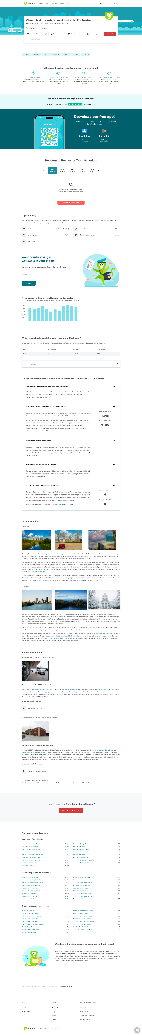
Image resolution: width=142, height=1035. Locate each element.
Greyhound (116, 633)
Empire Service (54, 638)
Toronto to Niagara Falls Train (30, 913)
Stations (86, 54)
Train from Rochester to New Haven (32, 882)
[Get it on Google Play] (104, 131)
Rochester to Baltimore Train (30, 896)
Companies (84, 1012)
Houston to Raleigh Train (80, 844)
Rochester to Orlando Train (30, 888)
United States (36, 986)
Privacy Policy (85, 1019)
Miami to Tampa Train (28, 927)
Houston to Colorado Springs (30, 852)
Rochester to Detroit (28, 899)
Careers (54, 1019)
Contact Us (84, 1008)
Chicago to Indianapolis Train (30, 929)
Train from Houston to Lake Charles (32, 854)
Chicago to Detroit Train (29, 932)
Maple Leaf (79, 638)
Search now (92, 783)
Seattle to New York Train (80, 927)
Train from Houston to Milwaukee (83, 862)
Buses (41, 3)
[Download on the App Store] (84, 131)
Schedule (26, 54)
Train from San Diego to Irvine (30, 921)
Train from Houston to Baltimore (31, 860)
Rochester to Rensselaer (80, 888)
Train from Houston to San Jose (31, 849)
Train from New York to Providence (83, 921)
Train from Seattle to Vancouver (82, 929)
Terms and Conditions (87, 1015)
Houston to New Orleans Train (31, 857)
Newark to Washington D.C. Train (83, 910)
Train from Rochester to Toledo (82, 893)
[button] (101, 4)
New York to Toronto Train (81, 913)
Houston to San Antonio (80, 857)
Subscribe (28, 283)
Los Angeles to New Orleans (101, 689)
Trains (46, 3)
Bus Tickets (25, 1008)
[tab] (32, 29)
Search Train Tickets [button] (71, 810)
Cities (76, 54)
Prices (46, 54)
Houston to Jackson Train (29, 862)
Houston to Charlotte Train (29, 865)
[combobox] (34, 34)
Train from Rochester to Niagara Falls (84, 882)
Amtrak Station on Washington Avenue (38, 689)
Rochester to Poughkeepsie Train (83, 885)
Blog (68, 3)
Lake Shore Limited (66, 638)
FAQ (65, 54)
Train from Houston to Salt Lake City (84, 860)
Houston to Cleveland (79, 846)
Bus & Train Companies (58, 3)
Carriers (56, 54)
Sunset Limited (70, 689)
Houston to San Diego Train (30, 846)
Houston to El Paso (79, 854)
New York (45, 986)
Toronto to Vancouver (28, 910)
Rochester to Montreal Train (30, 877)
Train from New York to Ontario (82, 916)
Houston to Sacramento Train (30, 844)
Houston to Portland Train (81, 849)
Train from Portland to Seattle (82, 924)
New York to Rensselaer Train (82, 918)
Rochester (54, 986)
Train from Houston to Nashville (82, 852)
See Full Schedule (71, 202)
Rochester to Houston (66, 504)
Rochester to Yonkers (79, 890)
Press (54, 1015)
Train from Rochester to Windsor (31, 885)
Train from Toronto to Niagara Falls (32, 916)
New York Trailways (105, 633)
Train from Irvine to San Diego (30, 918)
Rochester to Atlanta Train (29, 893)
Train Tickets (25, 986)
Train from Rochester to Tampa (31, 890)
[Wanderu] (30, 3)
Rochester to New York (80, 880)
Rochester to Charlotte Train (81, 877)
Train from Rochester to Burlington (83, 896)
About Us (55, 1008)
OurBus (26, 636)
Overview (36, 54)
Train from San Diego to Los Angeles (32, 924)
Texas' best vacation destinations (34, 571)
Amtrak (25, 354)
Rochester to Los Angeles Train (31, 880)
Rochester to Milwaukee (80, 899)
